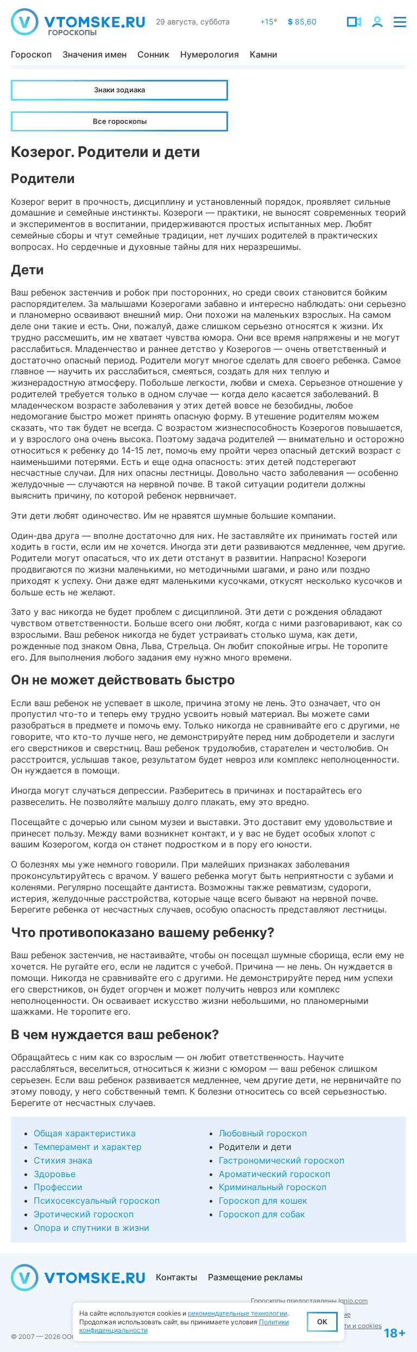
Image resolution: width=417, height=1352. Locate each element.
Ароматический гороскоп (274, 1173)
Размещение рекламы (255, 1277)
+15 (268, 21)
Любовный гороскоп (263, 1133)
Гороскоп (31, 54)
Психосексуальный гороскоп (97, 1200)
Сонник (153, 54)
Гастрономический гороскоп (281, 1160)
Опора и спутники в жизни (91, 1227)
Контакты (176, 1277)
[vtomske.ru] (78, 21)
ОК (322, 1321)
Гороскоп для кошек (263, 1200)
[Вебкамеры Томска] (354, 22)
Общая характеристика (85, 1133)
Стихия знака (63, 1160)
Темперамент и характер (88, 1146)
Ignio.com (353, 1301)
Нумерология (209, 54)
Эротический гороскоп (84, 1214)
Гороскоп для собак (262, 1214)
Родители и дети (255, 1146)
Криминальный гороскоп (272, 1186)
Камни (263, 54)
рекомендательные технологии (237, 1313)
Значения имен (94, 54)
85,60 (302, 21)
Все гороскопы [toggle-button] (120, 121)
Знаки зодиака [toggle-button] (119, 89)
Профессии (58, 1186)
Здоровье (54, 1173)
